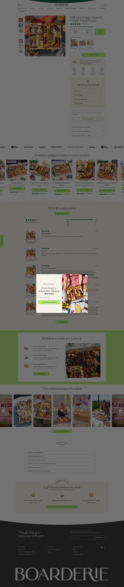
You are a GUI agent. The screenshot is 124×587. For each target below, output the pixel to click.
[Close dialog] (86, 276)
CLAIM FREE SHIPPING (49, 302)
